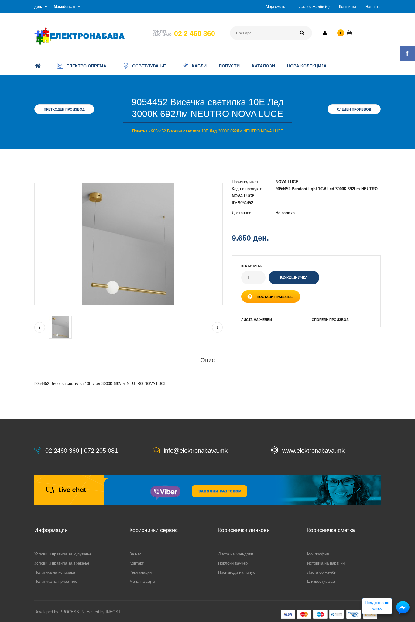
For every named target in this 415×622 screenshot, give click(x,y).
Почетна (139, 131)
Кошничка (347, 7)
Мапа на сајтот (143, 581)
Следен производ (354, 109)
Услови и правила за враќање (61, 563)
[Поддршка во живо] (402, 614)
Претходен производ (64, 109)
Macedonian (64, 7)
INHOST (113, 612)
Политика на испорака (54, 572)
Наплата (373, 7)
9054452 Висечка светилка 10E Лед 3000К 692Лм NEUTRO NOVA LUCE (217, 131)
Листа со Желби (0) (313, 7)
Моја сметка (276, 7)
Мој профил (318, 554)
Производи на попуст (237, 572)
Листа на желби (256, 319)
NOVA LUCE (287, 182)
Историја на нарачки (326, 563)
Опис (207, 360)
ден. (38, 7)
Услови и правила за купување (62, 554)
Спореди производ (330, 319)
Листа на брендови (235, 554)
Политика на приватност (56, 581)
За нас (135, 554)
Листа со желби (321, 572)
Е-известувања (321, 581)
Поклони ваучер (233, 563)
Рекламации (140, 572)
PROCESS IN (72, 612)
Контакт (136, 563)
